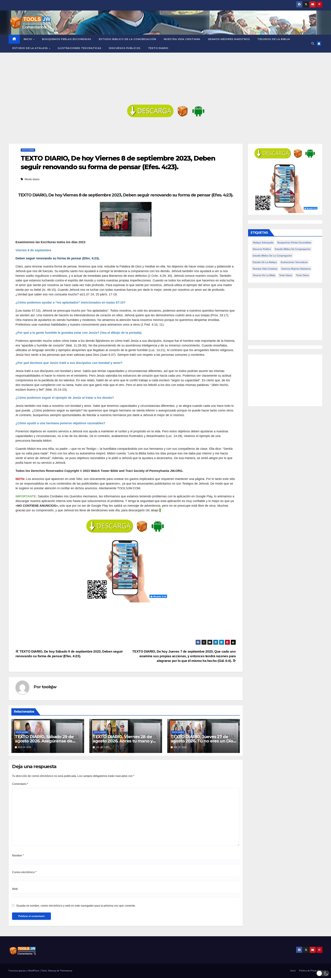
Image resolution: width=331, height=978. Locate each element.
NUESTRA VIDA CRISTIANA (182, 39)
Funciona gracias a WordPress (24, 970)
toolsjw (49, 686)
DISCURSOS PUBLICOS (125, 48)
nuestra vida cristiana (265, 268)
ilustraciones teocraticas (294, 262)
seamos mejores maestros (295, 268)
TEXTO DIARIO (158, 48)
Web (15, 888)
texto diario (302, 275)
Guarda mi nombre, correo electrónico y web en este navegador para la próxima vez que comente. (76, 905)
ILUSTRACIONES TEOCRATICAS (79, 48)
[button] (312, 43)
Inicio (28, 39)
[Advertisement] (165, 78)
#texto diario (31, 179)
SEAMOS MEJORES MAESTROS (229, 39)
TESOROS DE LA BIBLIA (273, 39)
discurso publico (262, 249)
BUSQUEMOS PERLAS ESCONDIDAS (66, 39)
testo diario (285, 275)
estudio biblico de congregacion (292, 249)
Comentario (20, 783)
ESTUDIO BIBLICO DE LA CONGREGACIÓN (127, 39)
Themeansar (66, 970)
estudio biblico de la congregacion (272, 255)
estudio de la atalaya (265, 262)
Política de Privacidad (310, 970)
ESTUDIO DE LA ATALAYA (30, 48)
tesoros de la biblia (264, 275)
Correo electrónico (24, 872)
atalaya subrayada (263, 242)
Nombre (18, 855)
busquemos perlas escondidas (294, 242)
